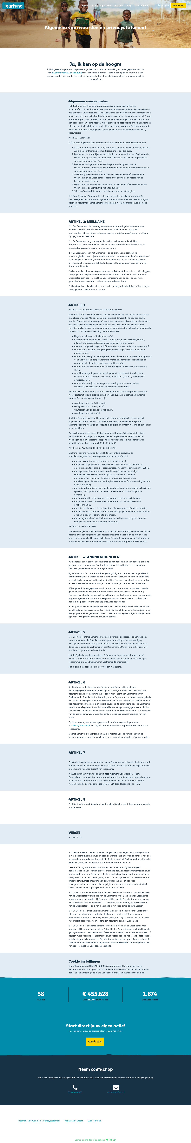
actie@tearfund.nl (116, 1092)
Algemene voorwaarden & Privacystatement (39, 1120)
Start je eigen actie (101, 5)
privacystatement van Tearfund (67, 72)
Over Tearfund (142, 5)
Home (85, 5)
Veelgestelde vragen (73, 1120)
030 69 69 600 (75, 1092)
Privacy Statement (81, 725)
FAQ (129, 5)
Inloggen (164, 5)
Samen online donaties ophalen (90, 1140)
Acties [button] (118, 5)
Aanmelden (178, 5)
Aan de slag (95, 1041)
